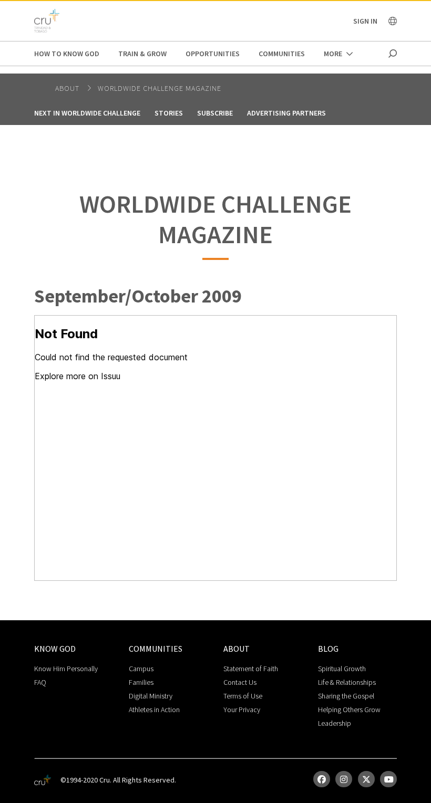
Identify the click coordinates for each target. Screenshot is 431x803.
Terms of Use (242, 696)
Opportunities (213, 53)
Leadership (334, 723)
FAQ (40, 682)
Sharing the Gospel (346, 696)
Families (141, 682)
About (68, 88)
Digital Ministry (150, 696)
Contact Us (239, 682)
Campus (141, 668)
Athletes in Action (154, 709)
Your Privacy (241, 709)
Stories (169, 113)
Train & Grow (142, 53)
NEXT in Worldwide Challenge (87, 113)
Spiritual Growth (342, 668)
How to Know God (66, 53)
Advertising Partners (286, 113)
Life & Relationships (347, 682)
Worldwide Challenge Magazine (159, 88)
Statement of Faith (250, 668)
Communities (282, 53)
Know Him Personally (66, 668)
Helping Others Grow (349, 709)
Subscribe (215, 113)
